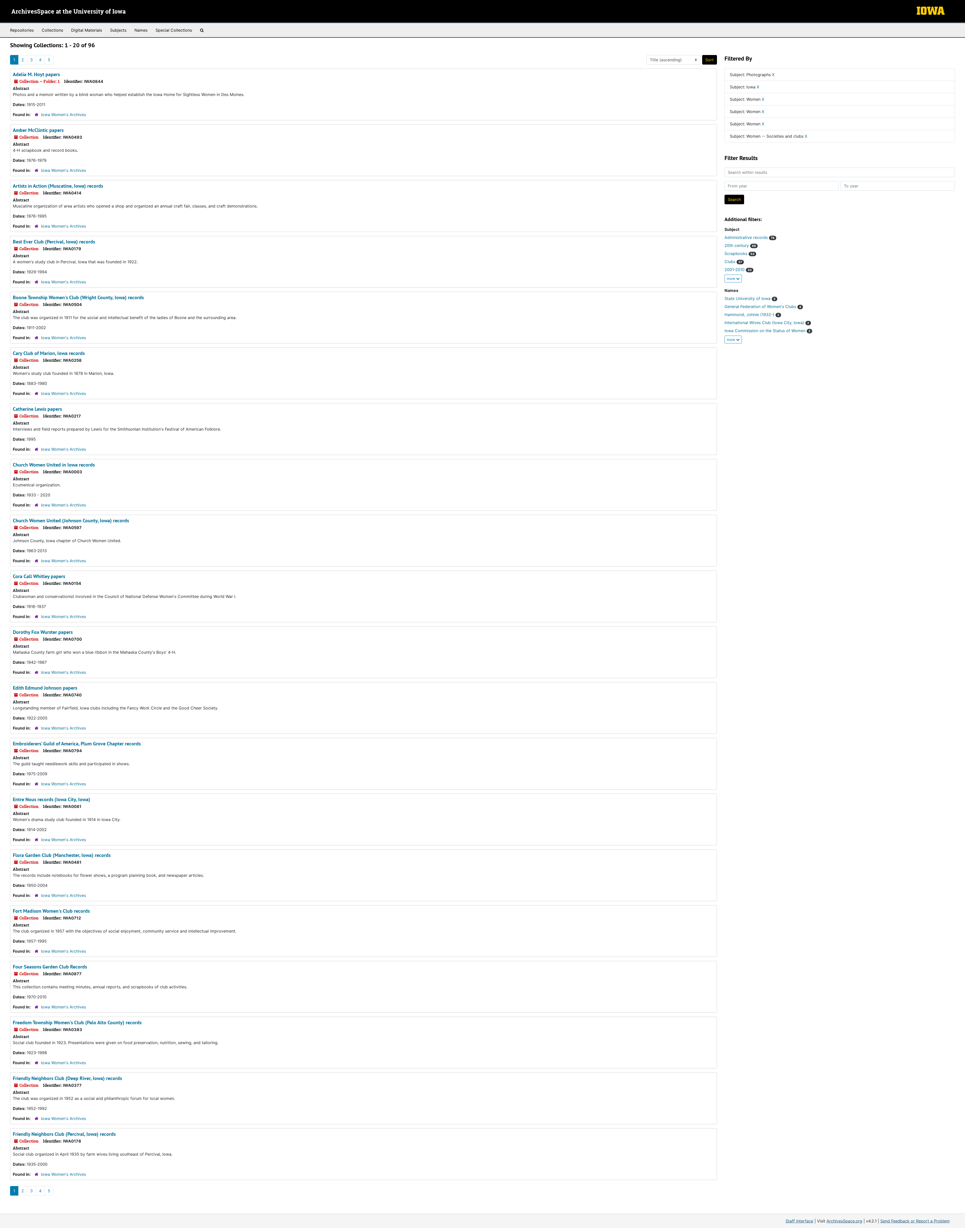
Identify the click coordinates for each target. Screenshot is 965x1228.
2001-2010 (738, 269)
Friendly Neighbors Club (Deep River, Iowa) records (67, 1078)
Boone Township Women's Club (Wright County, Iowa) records (78, 297)
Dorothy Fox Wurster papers (43, 632)
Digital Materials (86, 30)
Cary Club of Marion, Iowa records (49, 353)
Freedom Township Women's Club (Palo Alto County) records (77, 1022)
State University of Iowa (750, 298)
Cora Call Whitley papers (39, 576)
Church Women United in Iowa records (54, 465)
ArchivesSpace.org (844, 1220)
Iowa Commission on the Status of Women (767, 330)
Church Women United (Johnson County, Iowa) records (71, 520)
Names (141, 30)
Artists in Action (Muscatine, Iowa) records (58, 186)
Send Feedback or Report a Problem (915, 1220)
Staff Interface (799, 1220)
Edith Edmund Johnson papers (45, 688)
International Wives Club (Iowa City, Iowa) (767, 322)
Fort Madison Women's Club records (51, 911)
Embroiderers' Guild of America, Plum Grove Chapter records (77, 743)
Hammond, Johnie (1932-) (752, 314)
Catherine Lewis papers (37, 409)
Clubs (733, 261)
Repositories (22, 30)
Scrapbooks (739, 253)
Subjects (118, 30)
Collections (52, 30)
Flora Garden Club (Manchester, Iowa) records (62, 855)
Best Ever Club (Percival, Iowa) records (54, 241)
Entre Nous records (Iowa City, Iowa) (51, 799)
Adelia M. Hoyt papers (36, 74)
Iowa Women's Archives (63, 114)
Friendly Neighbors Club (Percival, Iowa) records (64, 1134)
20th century (740, 245)
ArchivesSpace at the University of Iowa (68, 12)
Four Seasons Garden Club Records (50, 966)
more (731, 278)
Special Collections (174, 30)
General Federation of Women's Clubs (763, 306)
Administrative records (750, 237)
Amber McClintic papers (38, 130)
